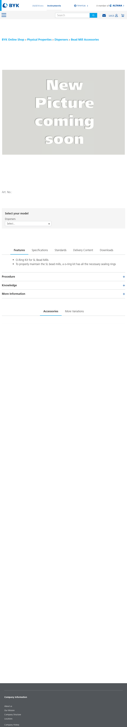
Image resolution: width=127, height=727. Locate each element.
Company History (11, 724)
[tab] (19, 250)
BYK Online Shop (13, 39)
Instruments (54, 6)
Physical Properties (39, 39)
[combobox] (71, 15)
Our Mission (9, 710)
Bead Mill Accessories (85, 39)
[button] (113, 15)
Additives (38, 6)
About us (8, 706)
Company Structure (12, 714)
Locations (8, 718)
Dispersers (61, 39)
